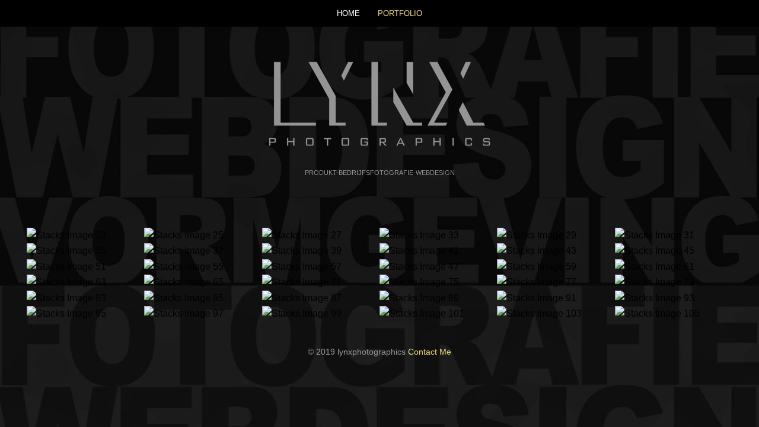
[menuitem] (348, 13)
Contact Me (429, 351)
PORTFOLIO (400, 13)
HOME (348, 13)
